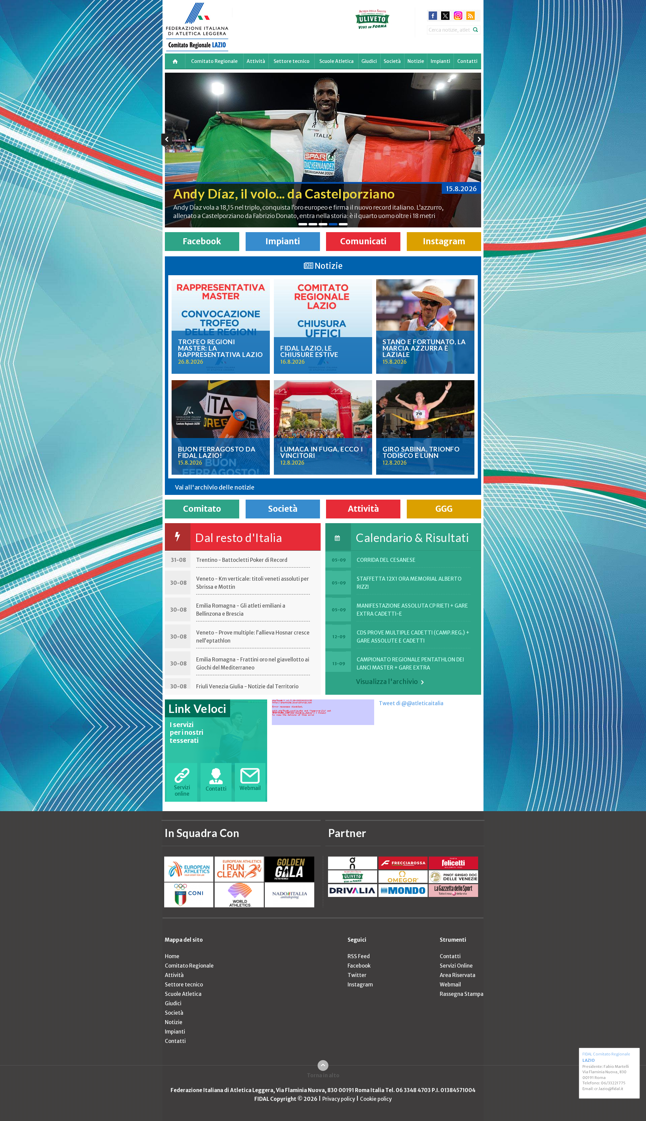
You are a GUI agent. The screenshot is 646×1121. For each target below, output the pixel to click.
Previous (166, 140)
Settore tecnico (292, 61)
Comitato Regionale (214, 61)
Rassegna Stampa (461, 994)
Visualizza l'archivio (387, 682)
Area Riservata (457, 975)
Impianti (440, 61)
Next (479, 140)
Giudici (369, 61)
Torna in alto (323, 1075)
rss (470, 15)
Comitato (202, 509)
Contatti (467, 61)
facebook (433, 15)
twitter (445, 15)
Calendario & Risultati (412, 537)
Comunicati (363, 241)
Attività (256, 61)
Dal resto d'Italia (238, 537)
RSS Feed (359, 956)
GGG (444, 509)
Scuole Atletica (336, 61)
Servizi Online (456, 966)
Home (172, 956)
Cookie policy (376, 1099)
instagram (458, 15)
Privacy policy (338, 1099)
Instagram (444, 241)
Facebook (202, 241)
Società (392, 61)
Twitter (357, 975)
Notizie (415, 61)
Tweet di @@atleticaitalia (411, 703)
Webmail (450, 984)
